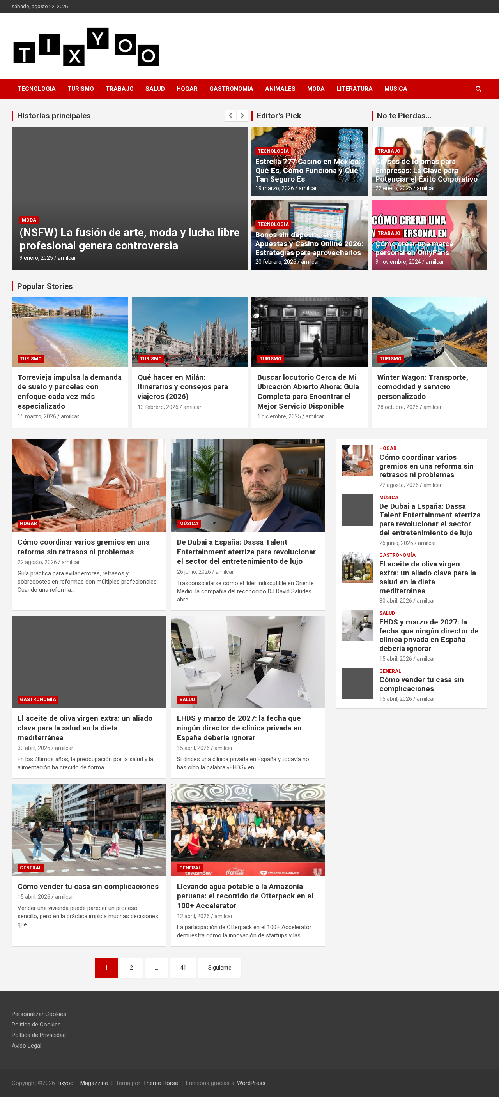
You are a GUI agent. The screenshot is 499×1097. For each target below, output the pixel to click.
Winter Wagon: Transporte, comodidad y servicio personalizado (422, 387)
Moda (316, 88)
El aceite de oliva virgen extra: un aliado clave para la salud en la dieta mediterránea (85, 728)
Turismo (80, 88)
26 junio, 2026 (194, 572)
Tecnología (37, 88)
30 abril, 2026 (34, 748)
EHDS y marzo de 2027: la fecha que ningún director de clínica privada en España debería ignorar (239, 728)
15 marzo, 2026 (37, 416)
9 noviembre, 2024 (398, 262)
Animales (280, 88)
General (31, 868)
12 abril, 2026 (193, 916)
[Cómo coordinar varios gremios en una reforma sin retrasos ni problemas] (88, 485)
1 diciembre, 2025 (279, 416)
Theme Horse (160, 1082)
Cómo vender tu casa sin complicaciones (88, 886)
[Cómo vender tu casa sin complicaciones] (88, 829)
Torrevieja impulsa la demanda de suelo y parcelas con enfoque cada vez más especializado (70, 392)
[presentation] (230, 115)
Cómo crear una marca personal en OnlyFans (414, 248)
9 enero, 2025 (36, 258)
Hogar (187, 88)
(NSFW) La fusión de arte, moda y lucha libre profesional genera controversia (129, 239)
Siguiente (220, 967)
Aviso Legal (26, 1045)
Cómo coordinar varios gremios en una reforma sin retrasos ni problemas (84, 547)
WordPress (251, 1082)
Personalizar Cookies (39, 1014)
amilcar (67, 258)
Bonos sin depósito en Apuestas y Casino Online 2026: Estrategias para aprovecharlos (309, 243)
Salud (155, 88)
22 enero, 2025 (393, 188)
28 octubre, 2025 (398, 407)
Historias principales (54, 115)
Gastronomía (231, 88)
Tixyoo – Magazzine (82, 1082)
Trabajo (120, 88)
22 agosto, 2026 (37, 562)
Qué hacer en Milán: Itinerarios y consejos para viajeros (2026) (183, 387)
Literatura (354, 88)
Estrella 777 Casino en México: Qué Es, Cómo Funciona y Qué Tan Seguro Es (308, 170)
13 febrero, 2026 (158, 407)
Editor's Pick (279, 115)
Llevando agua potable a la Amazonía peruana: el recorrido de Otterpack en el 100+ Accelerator (245, 896)
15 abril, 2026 (193, 748)
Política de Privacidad (39, 1035)
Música (395, 88)
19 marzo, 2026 (274, 188)
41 (183, 967)
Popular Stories (45, 286)
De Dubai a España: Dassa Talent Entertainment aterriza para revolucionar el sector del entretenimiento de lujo (246, 552)
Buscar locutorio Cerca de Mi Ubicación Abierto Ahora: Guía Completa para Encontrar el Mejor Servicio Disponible (308, 392)
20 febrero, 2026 (275, 262)
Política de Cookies (36, 1024)
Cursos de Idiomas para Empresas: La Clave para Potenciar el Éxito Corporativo (426, 170)
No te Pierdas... (404, 115)
